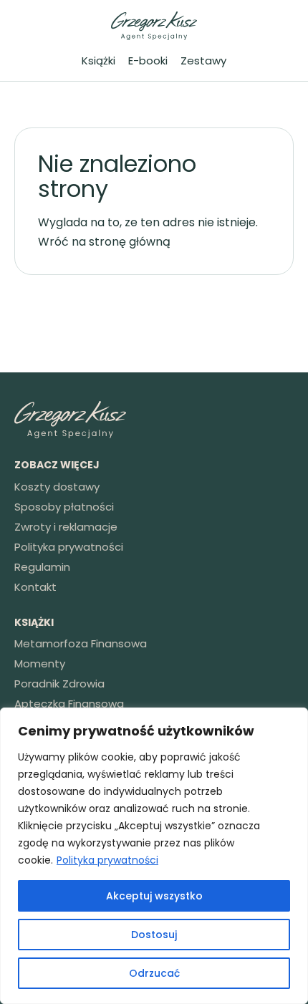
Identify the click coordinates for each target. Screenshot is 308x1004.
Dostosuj (154, 934)
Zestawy (203, 60)
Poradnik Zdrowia (59, 683)
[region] (154, 856)
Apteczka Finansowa (69, 703)
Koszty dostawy (57, 486)
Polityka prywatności (107, 860)
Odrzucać (154, 973)
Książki (98, 60)
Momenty (39, 663)
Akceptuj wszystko (154, 896)
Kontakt (35, 586)
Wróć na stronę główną (104, 241)
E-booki (148, 60)
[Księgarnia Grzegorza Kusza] (154, 25)
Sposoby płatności (64, 506)
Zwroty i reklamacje (65, 526)
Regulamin (42, 566)
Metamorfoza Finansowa (80, 643)
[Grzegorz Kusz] (154, 419)
